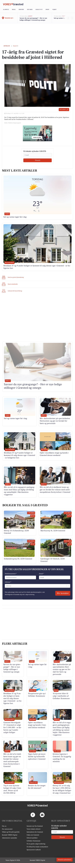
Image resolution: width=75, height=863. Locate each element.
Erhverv (21, 9)
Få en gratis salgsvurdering (36, 844)
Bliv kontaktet (63, 593)
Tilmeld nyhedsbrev (64, 860)
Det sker (29, 9)
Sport (47, 9)
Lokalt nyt (39, 9)
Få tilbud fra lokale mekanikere (37, 847)
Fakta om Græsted (33, 835)
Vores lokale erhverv (34, 829)
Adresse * (8, 582)
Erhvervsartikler (32, 838)
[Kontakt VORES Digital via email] (42, 814)
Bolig (14, 9)
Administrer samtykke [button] (9, 838)
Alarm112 (6, 9)
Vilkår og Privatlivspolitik (10, 832)
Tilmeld (37, 160)
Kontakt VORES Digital (9, 835)
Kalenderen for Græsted (35, 832)
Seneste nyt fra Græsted (35, 826)
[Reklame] (37, 133)
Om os (4, 826)
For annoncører (7, 829)
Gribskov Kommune (33, 841)
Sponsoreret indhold (34, 850)
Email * (41, 574)
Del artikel (63, 109)
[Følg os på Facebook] (32, 814)
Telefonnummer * (11, 574)
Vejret (54, 9)
